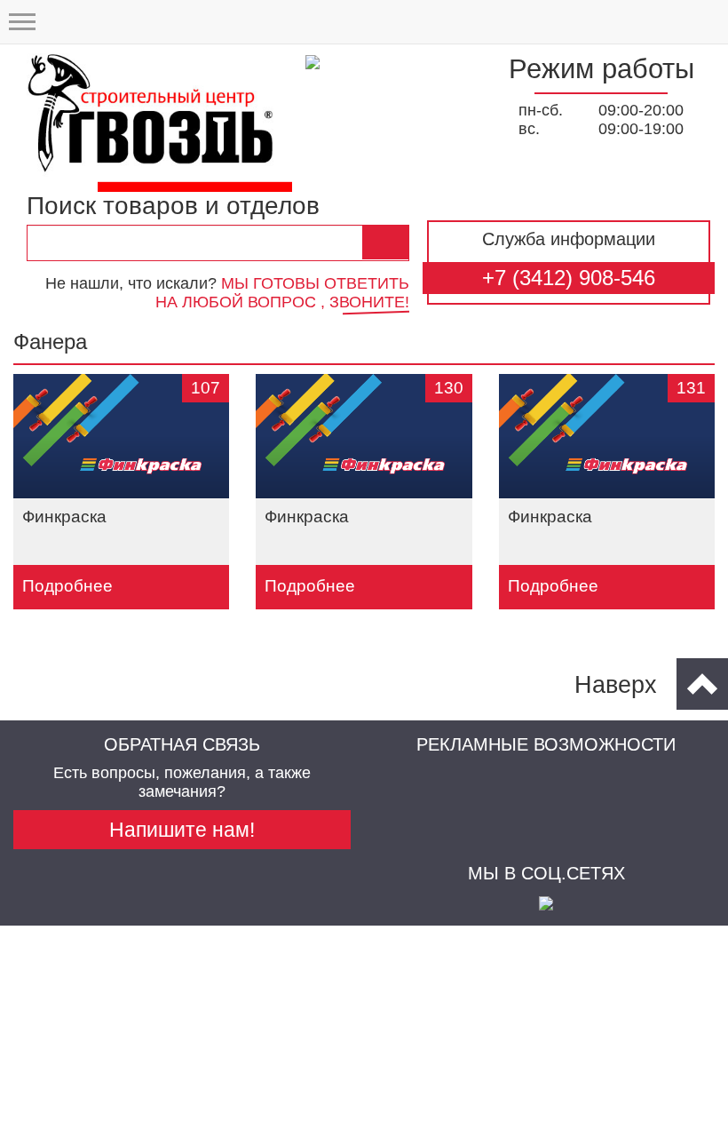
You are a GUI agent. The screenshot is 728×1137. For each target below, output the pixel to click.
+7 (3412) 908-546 (568, 278)
